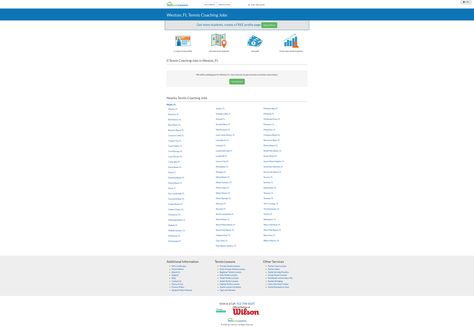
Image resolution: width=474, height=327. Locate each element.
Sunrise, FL (268, 177)
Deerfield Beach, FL (176, 178)
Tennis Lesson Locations (230, 287)
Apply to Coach (224, 5)
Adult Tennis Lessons (229, 281)
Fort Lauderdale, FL (176, 193)
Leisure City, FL (222, 161)
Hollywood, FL (174, 236)
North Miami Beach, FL (225, 225)
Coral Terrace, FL (175, 156)
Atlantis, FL (173, 109)
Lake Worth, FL (222, 140)
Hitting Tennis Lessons (229, 284)
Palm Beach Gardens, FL (226, 246)
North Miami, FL (223, 219)
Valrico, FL (268, 214)
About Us (176, 272)
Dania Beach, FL (175, 167)
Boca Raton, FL (174, 125)
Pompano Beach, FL (272, 135)
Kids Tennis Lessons (228, 275)
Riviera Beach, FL (271, 145)
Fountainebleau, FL (176, 199)
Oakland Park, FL (223, 235)
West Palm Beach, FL (272, 230)
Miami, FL (171, 104)
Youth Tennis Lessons (229, 278)
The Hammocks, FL (271, 209)
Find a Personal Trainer (278, 284)
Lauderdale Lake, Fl (224, 151)
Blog (174, 278)
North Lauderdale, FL (225, 214)
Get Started (237, 81)
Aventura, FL (173, 114)
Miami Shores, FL (223, 193)
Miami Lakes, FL (222, 188)
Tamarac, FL (268, 193)
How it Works (209, 5)
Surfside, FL (268, 182)
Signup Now (269, 25)
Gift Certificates (179, 266)
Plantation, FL (269, 130)
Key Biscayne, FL (223, 130)
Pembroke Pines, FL (272, 119)
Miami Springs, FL (223, 198)
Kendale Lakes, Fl (223, 114)
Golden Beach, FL (175, 204)
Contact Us (177, 281)
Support (175, 275)
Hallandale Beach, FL (177, 220)
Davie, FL (172, 172)
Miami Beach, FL (223, 177)
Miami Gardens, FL (224, 182)
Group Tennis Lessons (277, 275)
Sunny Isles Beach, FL (272, 172)
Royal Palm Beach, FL (272, 151)
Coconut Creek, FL (176, 135)
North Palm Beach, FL (225, 230)
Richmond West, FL (272, 140)
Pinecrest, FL (269, 124)
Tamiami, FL (268, 198)
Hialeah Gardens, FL (176, 230)
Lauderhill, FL (221, 156)
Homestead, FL (174, 241)
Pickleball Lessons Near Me (280, 278)
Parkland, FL (269, 114)
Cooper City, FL (174, 141)
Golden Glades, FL (176, 209)
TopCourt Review (227, 290)
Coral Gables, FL (175, 146)
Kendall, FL (220, 119)
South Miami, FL (270, 156)
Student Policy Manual (182, 290)
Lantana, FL (221, 145)
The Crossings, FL (271, 204)
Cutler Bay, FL (174, 162)
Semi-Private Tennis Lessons (232, 269)
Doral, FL (172, 188)
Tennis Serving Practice (278, 272)
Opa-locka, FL (222, 240)
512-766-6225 (246, 303)
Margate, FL (221, 172)
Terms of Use (177, 284)
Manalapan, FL (222, 167)
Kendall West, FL (223, 124)
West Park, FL (269, 235)
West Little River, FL (272, 225)
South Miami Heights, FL (274, 161)
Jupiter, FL (220, 108)
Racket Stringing (275, 281)
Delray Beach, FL (175, 183)
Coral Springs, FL (175, 151)
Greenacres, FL (174, 214)
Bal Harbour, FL (174, 119)
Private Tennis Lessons (230, 266)
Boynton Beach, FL (176, 130)
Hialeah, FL (173, 225)
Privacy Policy (178, 287)
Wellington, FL (270, 219)
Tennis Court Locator (277, 266)
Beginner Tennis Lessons (230, 272)
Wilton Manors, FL (271, 240)
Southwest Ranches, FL (273, 167)
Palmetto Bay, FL (271, 108)
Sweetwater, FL (270, 188)
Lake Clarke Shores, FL (225, 135)
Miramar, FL (221, 204)
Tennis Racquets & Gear (278, 287)
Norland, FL (221, 209)
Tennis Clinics (274, 269)
